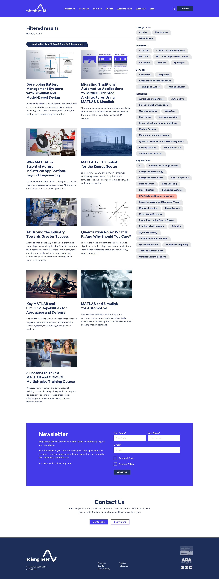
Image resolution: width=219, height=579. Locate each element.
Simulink (162, 62)
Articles (143, 32)
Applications (143, 160)
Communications (148, 111)
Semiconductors (172, 147)
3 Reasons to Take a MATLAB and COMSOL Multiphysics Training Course (50, 377)
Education (170, 111)
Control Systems (180, 177)
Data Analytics (146, 184)
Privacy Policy (126, 464)
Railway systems (147, 147)
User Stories (161, 32)
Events (109, 9)
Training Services (176, 87)
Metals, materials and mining (154, 135)
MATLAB (143, 56)
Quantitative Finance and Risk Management (161, 141)
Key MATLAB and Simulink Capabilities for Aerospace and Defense (46, 308)
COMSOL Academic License (170, 50)
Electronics (145, 117)
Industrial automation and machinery (158, 123)
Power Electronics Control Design (156, 220)
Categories (142, 27)
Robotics (176, 226)
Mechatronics (172, 208)
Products (84, 9)
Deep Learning (169, 184)
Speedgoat (179, 62)
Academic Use (124, 9)
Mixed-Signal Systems (150, 214)
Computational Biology (151, 171)
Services (97, 9)
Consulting (144, 74)
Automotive (177, 99)
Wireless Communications (152, 257)
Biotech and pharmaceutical (153, 105)
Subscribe (122, 472)
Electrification (146, 190)
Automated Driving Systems (163, 165)
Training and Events (149, 87)
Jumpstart (163, 74)
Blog (152, 9)
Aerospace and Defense (151, 99)
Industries (69, 9)
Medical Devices (147, 129)
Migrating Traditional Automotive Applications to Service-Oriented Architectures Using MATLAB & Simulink (102, 93)
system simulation (148, 244)
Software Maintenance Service (155, 81)
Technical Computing (177, 244)
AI (140, 165)
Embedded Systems (172, 190)
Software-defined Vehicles (153, 238)
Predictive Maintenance (151, 226)
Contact (184, 8)
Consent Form (126, 458)
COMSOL (144, 50)
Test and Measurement (151, 251)
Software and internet (150, 153)
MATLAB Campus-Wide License (172, 56)
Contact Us (99, 522)
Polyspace (144, 62)
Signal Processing (148, 232)
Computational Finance (151, 177)
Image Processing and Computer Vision (159, 202)
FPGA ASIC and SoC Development (156, 196)
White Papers (146, 38)
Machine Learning (148, 208)
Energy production (168, 117)
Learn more (120, 522)
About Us (141, 9)
